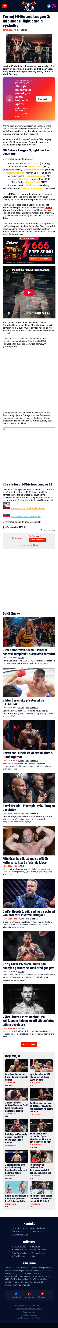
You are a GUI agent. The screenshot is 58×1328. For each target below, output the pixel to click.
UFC (6, 1085)
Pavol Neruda (19, 1256)
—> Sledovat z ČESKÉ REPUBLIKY (28, 508)
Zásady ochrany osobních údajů (29, 1318)
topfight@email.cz (20, 1234)
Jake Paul (36, 1246)
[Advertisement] (29, 380)
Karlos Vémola (20, 1246)
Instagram (30, 1297)
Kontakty (42, 1297)
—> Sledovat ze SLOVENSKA (26, 516)
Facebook (16, 1297)
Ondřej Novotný (20, 1249)
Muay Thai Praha (39, 1249)
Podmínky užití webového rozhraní (29, 1309)
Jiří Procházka (20, 1253)
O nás (34, 1256)
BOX (10, 1085)
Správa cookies (29, 1312)
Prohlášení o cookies (29, 1315)
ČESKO (24, 30)
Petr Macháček (38, 1253)
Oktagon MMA (32, 708)
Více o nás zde (23, 1285)
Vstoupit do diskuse (37, 540)
